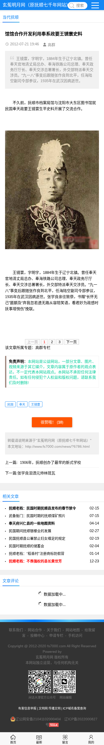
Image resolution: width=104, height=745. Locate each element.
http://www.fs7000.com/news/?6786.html (57, 446)
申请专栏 (56, 635)
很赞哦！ (49, 422)
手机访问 (75, 635)
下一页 (71, 342)
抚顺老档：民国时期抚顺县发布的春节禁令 (42, 508)
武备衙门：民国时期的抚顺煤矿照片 (37, 516)
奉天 (22, 404)
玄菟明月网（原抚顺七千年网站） (37, 5)
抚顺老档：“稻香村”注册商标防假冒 (36, 554)
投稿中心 (37, 635)
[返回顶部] (93, 665)
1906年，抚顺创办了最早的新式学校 (50, 462)
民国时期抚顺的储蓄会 (26, 546)
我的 (91, 742)
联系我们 (16, 630)
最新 (39, 742)
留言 (65, 742)
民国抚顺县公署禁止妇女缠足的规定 (37, 538)
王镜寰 (35, 404)
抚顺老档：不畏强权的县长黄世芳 (35, 561)
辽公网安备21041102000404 (38, 719)
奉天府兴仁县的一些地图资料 (32, 523)
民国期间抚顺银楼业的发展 (30, 531)
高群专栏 (42, 347)
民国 (10, 404)
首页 (13, 742)
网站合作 (35, 630)
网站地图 (73, 630)
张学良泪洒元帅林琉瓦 (36, 473)
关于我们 (54, 630)
